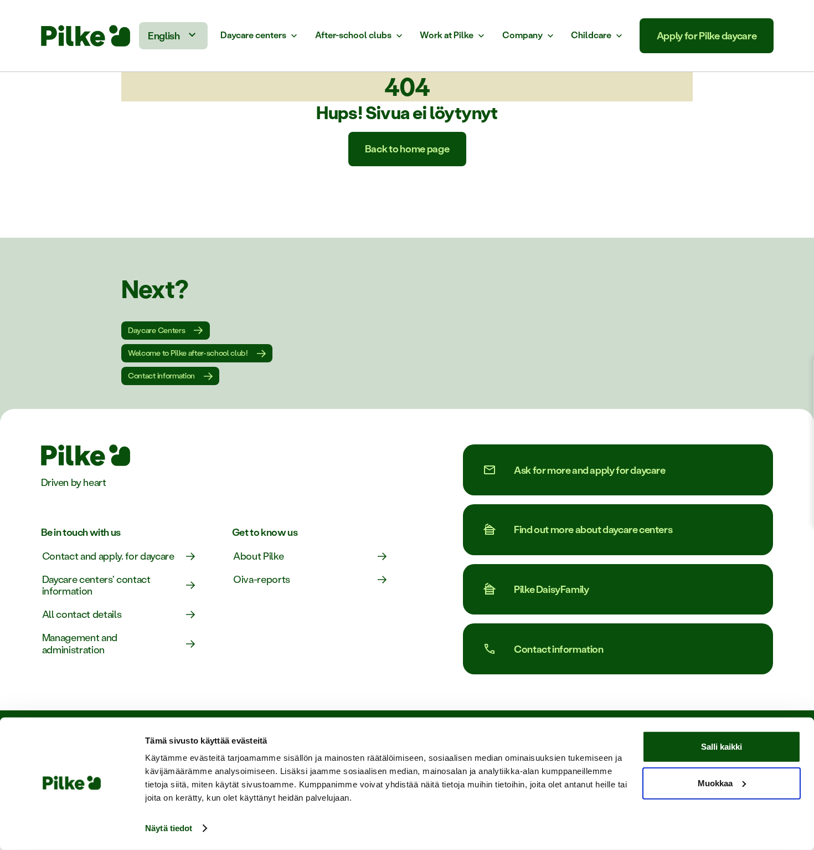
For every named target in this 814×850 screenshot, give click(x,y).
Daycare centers (253, 35)
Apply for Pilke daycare (707, 35)
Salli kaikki (721, 746)
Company (522, 35)
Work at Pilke (446, 35)
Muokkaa (715, 782)
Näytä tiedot (168, 828)
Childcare (591, 35)
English (164, 35)
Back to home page (407, 148)
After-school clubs (353, 35)
